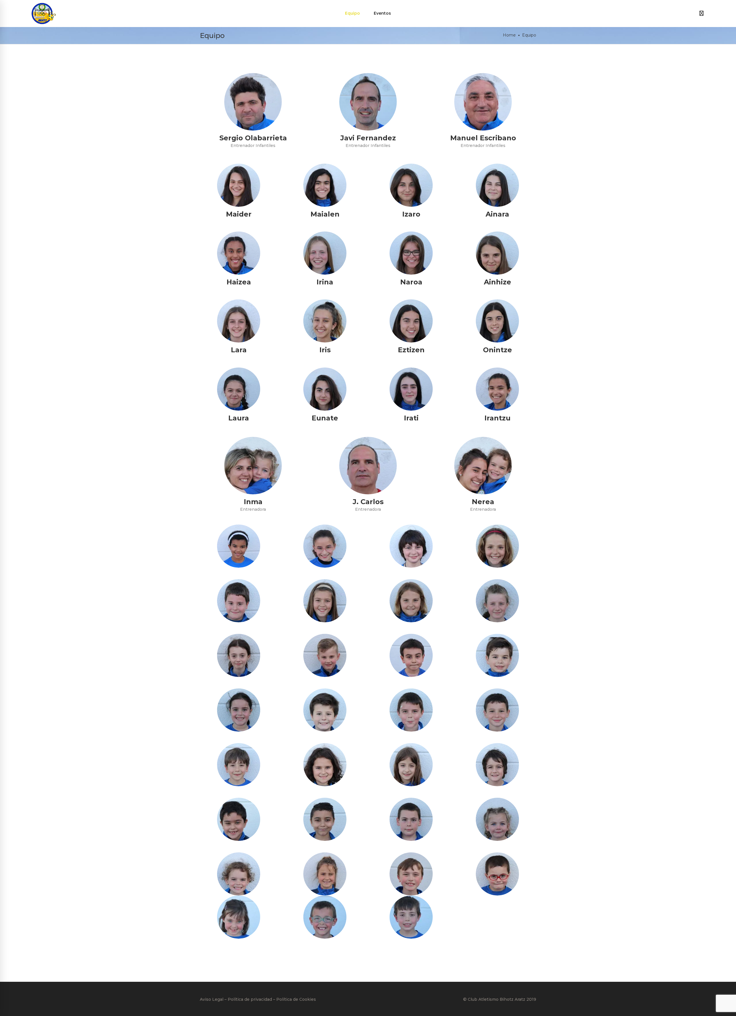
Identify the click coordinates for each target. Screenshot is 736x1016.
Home (509, 35)
